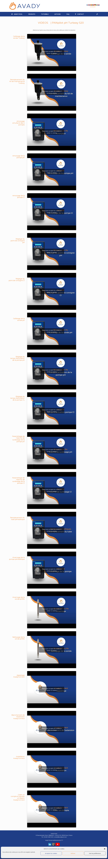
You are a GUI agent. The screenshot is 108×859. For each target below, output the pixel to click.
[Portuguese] (93, 5)
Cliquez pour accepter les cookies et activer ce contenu (52, 52)
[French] (87, 5)
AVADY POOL (18, 14)
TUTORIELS (45, 14)
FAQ (67, 14)
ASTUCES (57, 14)
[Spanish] (91, 5)
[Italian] (97, 5)
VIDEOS (43, 22)
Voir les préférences (95, 853)
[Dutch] (99, 5)
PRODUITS (31, 14)
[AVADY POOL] (24, 6)
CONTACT (80, 14)
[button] (104, 849)
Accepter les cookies (51, 853)
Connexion (92, 7)
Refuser (73, 853)
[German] (95, 5)
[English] (89, 5)
